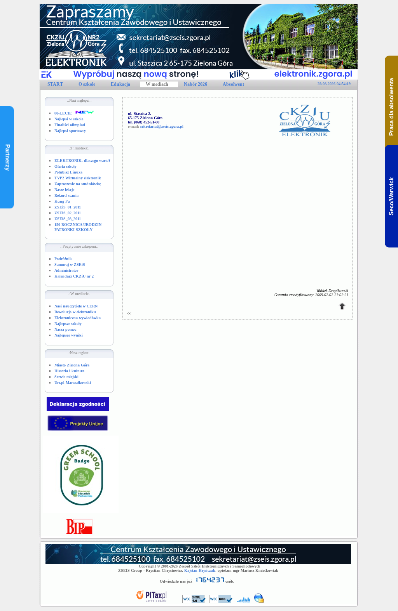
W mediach (157, 84)
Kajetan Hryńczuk (199, 570)
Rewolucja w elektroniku (75, 312)
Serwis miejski (66, 377)
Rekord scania (66, 195)
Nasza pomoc (65, 329)
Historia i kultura (69, 371)
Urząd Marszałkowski (72, 382)
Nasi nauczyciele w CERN (76, 306)
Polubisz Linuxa (68, 172)
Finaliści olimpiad (69, 125)
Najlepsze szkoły (68, 323)
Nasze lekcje (64, 189)
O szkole (87, 84)
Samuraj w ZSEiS (69, 264)
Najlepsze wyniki (68, 335)
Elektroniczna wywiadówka (77, 318)
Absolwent (233, 84)
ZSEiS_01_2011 (67, 207)
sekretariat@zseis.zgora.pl (161, 126)
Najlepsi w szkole (68, 119)
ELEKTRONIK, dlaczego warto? (82, 160)
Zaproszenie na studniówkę (77, 184)
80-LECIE (63, 113)
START (55, 84)
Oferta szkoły (65, 166)
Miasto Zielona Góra (71, 365)
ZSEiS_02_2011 (67, 213)
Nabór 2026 (195, 84)
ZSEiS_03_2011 (67, 219)
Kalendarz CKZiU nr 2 (74, 276)
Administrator (66, 270)
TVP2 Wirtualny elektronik (77, 178)
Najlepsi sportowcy (70, 130)
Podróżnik (63, 259)
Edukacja (120, 84)
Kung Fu (62, 201)
